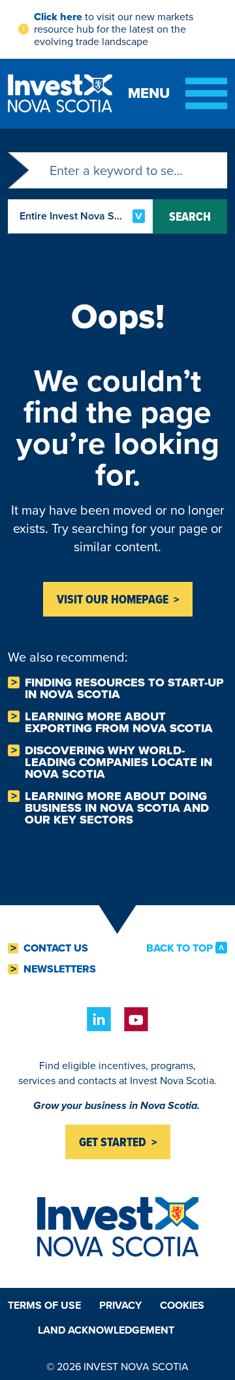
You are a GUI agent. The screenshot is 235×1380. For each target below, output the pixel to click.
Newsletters (60, 969)
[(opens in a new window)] (99, 1019)
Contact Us (56, 948)
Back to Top (179, 948)
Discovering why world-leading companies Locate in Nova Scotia (118, 762)
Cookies (182, 1305)
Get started (112, 1142)
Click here (58, 16)
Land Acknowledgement (106, 1330)
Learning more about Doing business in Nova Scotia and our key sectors (117, 808)
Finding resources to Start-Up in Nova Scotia (124, 688)
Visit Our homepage (112, 599)
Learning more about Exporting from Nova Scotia (119, 722)
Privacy (120, 1305)
